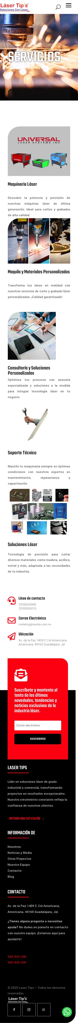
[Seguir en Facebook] (14, 1009)
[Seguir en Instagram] (29, 1009)
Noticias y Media (20, 853)
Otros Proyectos (19, 859)
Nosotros (14, 847)
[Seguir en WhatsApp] (43, 1009)
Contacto (14, 871)
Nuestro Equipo (19, 865)
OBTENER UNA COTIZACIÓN (24, 818)
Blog (11, 876)
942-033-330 (17, 957)
